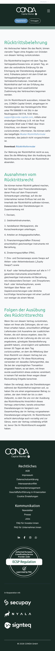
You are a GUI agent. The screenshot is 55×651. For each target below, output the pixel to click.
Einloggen (35, 21)
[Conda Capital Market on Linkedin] (18, 537)
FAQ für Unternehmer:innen (27, 527)
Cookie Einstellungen (27, 496)
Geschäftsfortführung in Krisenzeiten (27, 492)
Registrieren (21, 21)
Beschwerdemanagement (27, 487)
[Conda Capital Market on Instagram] (30, 537)
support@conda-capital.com (18, 117)
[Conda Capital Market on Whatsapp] (36, 537)
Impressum (27, 475)
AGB (27, 470)
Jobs (27, 518)
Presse (27, 514)
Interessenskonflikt (27, 483)
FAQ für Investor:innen (27, 523)
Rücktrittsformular (25, 146)
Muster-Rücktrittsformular (33, 134)
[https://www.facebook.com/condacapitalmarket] (24, 537)
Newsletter (27, 510)
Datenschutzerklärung (27, 479)
